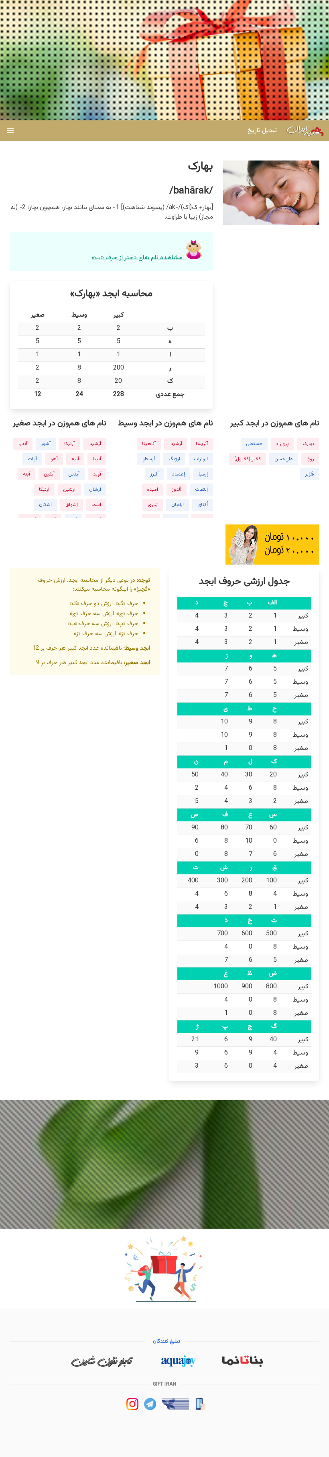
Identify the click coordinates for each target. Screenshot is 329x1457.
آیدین (73, 474)
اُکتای (202, 504)
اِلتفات (201, 489)
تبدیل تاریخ (262, 131)
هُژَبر (309, 474)
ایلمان (177, 504)
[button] (10, 130)
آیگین (49, 474)
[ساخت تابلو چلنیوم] (102, 1366)
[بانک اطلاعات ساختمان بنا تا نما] (242, 1366)
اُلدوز (176, 489)
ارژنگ (174, 459)
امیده (152, 489)
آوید (97, 474)
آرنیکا (69, 443)
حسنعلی (254, 443)
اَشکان (45, 504)
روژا (310, 459)
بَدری (153, 504)
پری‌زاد (282, 443)
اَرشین (69, 489)
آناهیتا (149, 443)
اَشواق (71, 504)
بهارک (308, 443)
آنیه (75, 459)
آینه (26, 474)
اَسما (96, 504)
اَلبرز (154, 474)
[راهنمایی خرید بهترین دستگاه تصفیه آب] (178, 1366)
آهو (54, 459)
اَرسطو (148, 459)
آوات (32, 459)
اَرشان (95, 489)
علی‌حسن (283, 459)
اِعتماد (178, 474)
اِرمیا (203, 474)
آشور (46, 443)
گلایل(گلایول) (247, 459)
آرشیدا (175, 443)
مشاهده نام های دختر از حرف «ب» (138, 258)
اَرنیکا (44, 489)
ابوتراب (201, 459)
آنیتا (97, 459)
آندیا (22, 443)
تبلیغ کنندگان (166, 1341)
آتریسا (202, 443)
